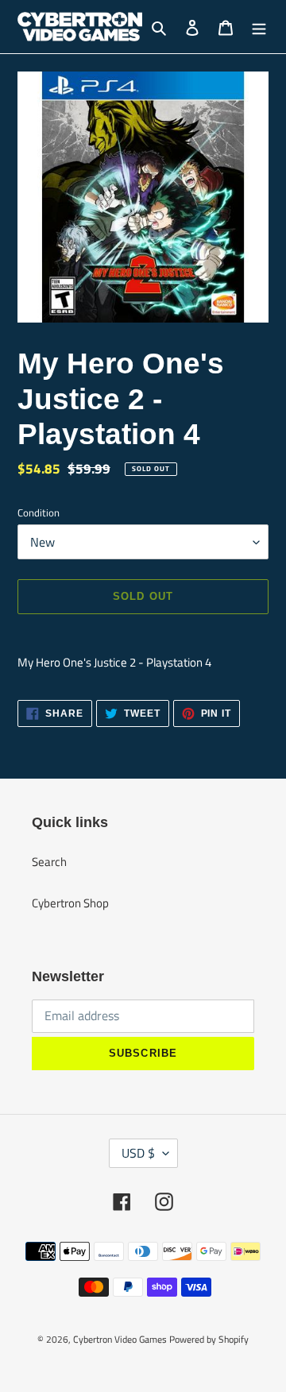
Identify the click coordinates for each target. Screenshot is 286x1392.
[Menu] (259, 27)
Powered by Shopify (209, 1339)
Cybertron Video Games (120, 1339)
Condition (38, 512)
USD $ (138, 1152)
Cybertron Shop (70, 903)
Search (49, 862)
